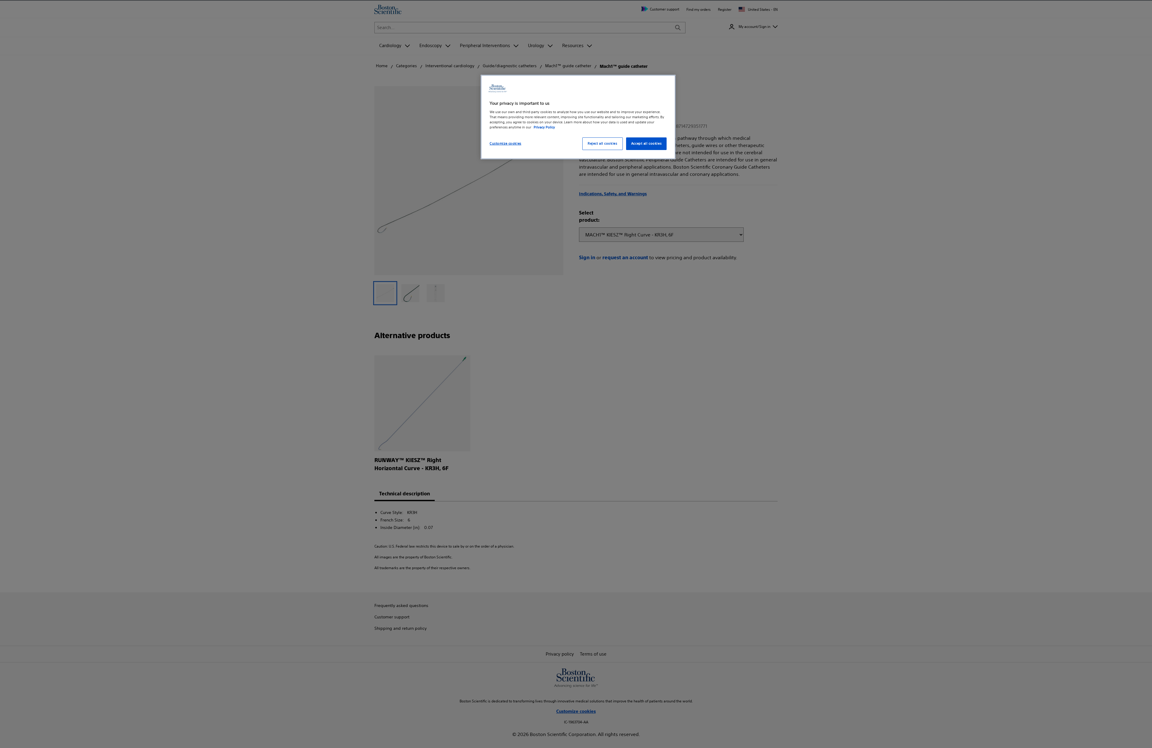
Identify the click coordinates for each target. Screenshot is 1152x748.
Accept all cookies (646, 143)
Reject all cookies (602, 143)
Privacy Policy (544, 127)
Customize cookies (505, 143)
